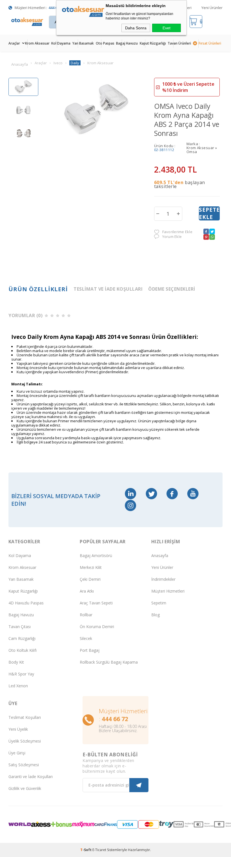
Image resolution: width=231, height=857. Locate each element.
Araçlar (14, 43)
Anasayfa (159, 555)
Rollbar (86, 614)
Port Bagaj (89, 650)
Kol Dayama (60, 43)
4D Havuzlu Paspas (26, 603)
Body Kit (16, 662)
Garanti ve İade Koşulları (30, 776)
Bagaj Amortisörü (96, 555)
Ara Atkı (87, 591)
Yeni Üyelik (18, 729)
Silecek (86, 638)
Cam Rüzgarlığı (21, 638)
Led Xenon (18, 685)
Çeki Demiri (90, 579)
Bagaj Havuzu (127, 43)
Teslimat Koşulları (24, 717)
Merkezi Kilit (91, 567)
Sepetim (158, 603)
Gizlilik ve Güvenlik (24, 788)
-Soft (86, 849)
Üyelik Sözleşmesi (24, 741)
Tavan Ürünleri (179, 43)
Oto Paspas (105, 43)
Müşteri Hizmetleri (168, 591)
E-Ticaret (99, 849)
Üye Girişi (16, 753)
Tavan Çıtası (19, 626)
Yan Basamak (83, 43)
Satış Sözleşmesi (23, 764)
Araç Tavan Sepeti (96, 603)
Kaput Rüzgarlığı (153, 43)
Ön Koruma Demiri (97, 626)
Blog (155, 614)
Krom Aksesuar (37, 43)
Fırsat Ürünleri (210, 43)
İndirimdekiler (163, 579)
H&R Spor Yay (21, 674)
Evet (166, 28)
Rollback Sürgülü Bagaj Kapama (109, 662)
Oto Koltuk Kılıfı (22, 650)
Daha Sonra (135, 28)
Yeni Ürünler (212, 7)
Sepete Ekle (209, 213)
